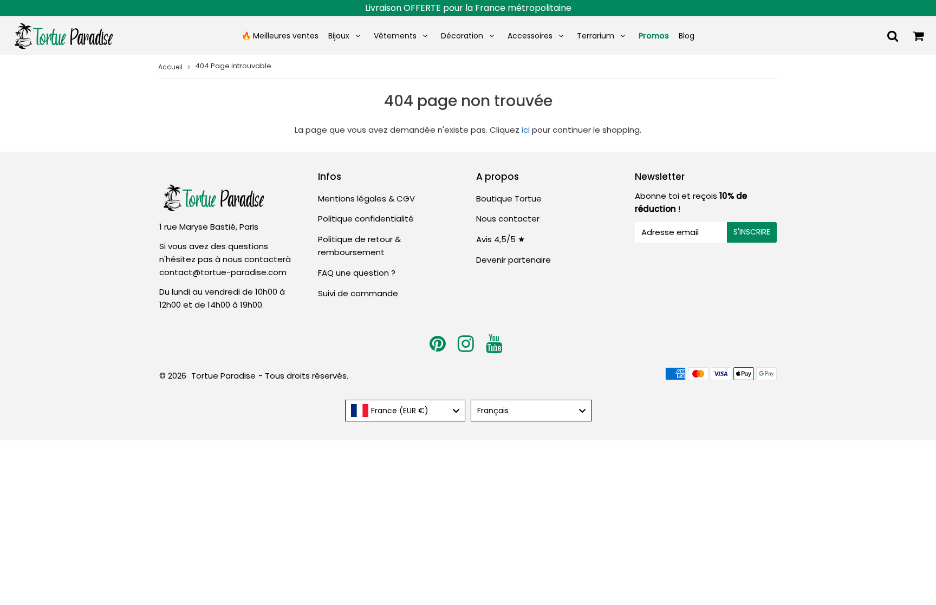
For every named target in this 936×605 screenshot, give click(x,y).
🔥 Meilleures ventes (280, 35)
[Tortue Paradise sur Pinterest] (439, 347)
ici (526, 129)
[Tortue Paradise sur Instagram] (467, 347)
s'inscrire (751, 231)
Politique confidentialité (366, 218)
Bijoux (338, 35)
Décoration (462, 35)
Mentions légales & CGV (366, 198)
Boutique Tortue (509, 198)
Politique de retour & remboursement (359, 245)
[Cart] (918, 35)
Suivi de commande (358, 293)
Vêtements (396, 35)
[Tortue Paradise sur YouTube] (494, 347)
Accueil (170, 66)
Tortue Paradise (223, 375)
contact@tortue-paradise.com (223, 272)
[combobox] (405, 410)
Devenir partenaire (513, 259)
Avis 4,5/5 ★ (500, 239)
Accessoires (530, 35)
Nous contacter (508, 218)
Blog (686, 35)
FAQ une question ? (356, 272)
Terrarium (595, 35)
